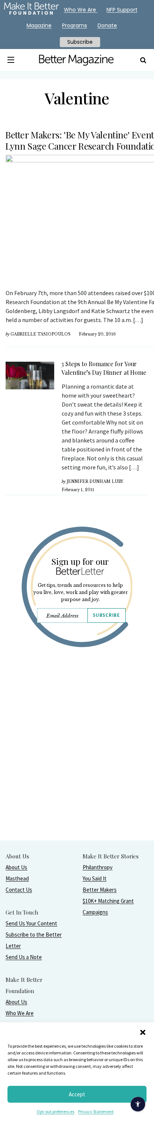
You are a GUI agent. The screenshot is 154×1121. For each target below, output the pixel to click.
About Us (16, 867)
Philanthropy (98, 867)
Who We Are (20, 1013)
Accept (77, 1094)
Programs (74, 25)
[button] (143, 1031)
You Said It (95, 878)
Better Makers (100, 889)
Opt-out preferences (55, 1111)
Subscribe (106, 615)
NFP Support (122, 9)
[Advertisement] (77, 763)
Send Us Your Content (31, 923)
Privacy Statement (96, 1111)
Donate (107, 25)
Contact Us (19, 889)
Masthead (17, 878)
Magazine (39, 25)
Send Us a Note (24, 957)
